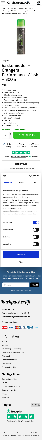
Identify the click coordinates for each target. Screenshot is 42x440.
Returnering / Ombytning (11, 348)
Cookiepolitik (7, 363)
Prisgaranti (6, 356)
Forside (4, 8)
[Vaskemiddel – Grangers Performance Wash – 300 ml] (21, 37)
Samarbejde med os (9, 390)
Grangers (5, 60)
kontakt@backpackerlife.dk (18, 316)
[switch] (36, 230)
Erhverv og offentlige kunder (13, 352)
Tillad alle (21, 255)
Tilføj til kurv (27, 135)
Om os (4, 382)
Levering (5, 344)
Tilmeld (35, 284)
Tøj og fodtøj (23, 8)
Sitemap (36, 435)
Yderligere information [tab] (21, 168)
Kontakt (5, 341)
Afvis (21, 262)
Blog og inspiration (9, 379)
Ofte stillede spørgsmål (11, 386)
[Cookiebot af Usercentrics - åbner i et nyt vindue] (29, 176)
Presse (4, 393)
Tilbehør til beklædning (18, 11)
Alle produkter (12, 8)
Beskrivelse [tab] (21, 164)
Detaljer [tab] (21, 182)
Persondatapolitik (9, 367)
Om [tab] (34, 182)
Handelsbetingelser (9, 359)
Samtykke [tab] (8, 182)
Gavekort (5, 397)
